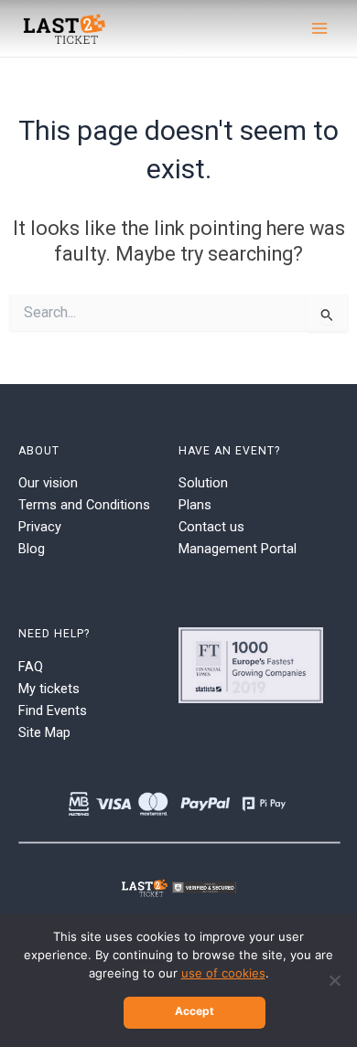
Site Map (44, 732)
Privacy (39, 526)
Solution (203, 483)
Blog (31, 548)
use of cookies (223, 973)
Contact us (211, 526)
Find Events (52, 710)
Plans (194, 505)
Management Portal (237, 548)
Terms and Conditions (84, 505)
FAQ (30, 666)
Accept (194, 1011)
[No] (334, 980)
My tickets (49, 688)
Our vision (48, 483)
